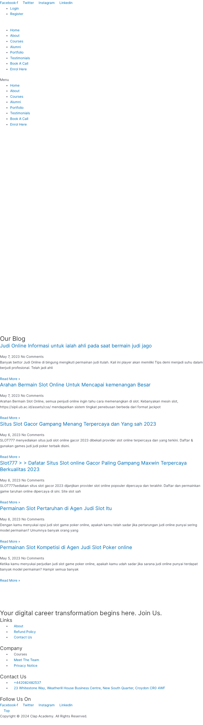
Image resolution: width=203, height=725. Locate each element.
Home (15, 30)
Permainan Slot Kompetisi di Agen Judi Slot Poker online (66, 547)
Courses (16, 41)
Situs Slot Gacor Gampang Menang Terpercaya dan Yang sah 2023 (78, 424)
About (15, 36)
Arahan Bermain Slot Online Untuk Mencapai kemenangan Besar (75, 385)
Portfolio (17, 52)
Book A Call (19, 63)
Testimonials (20, 58)
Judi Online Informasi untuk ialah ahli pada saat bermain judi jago (76, 346)
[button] (101, 80)
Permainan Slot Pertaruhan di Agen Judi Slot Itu (56, 508)
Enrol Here (18, 69)
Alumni (15, 47)
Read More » (10, 379)
